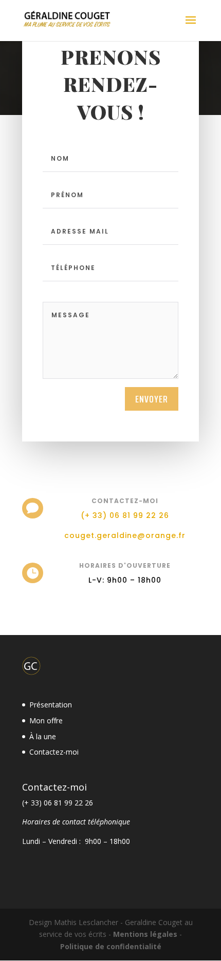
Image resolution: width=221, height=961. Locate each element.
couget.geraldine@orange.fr (125, 535)
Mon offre (46, 720)
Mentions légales (145, 934)
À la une (42, 736)
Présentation (50, 704)
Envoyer (151, 399)
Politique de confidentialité (110, 946)
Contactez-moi (54, 752)
